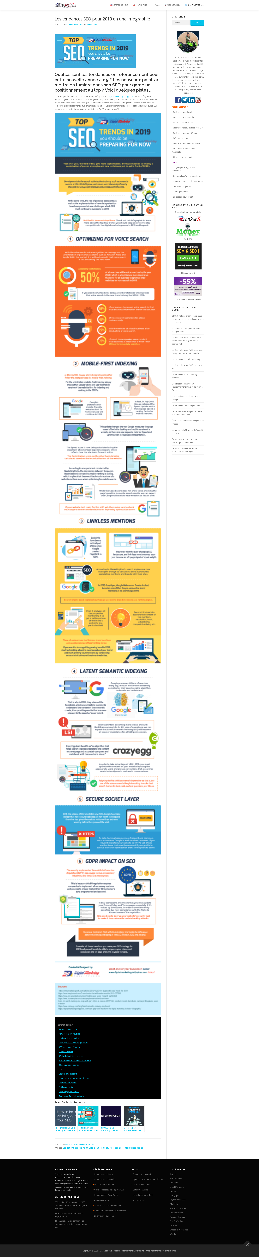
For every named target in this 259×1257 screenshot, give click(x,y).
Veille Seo (174, 1225)
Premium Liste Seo (178, 1208)
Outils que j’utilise (66, 1087)
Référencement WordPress (70, 1047)
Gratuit (173, 1191)
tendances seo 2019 (135, 1148)
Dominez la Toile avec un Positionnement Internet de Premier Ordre (187, 386)
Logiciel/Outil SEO (177, 1199)
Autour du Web (176, 1178)
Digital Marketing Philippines (121, 96)
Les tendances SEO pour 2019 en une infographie (88, 1148)
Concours (174, 1182)
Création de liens (66, 1051)
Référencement (86, 1144)
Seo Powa (92, 25)
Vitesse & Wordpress (179, 1229)
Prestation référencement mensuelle (75, 1060)
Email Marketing (177, 1187)
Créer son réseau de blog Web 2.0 (73, 1042)
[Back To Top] (247, 1244)
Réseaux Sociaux (177, 1217)
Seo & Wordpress (177, 1221)
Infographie (71, 1144)
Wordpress (174, 1234)
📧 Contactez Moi (194, 5)
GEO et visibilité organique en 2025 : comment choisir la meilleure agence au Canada (188, 319)
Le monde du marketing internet (186, 405)
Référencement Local (68, 1029)
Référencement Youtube (69, 1034)
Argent (173, 1174)
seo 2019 (119, 1148)
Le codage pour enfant (69, 1091)
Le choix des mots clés (69, 1038)
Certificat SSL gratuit (67, 1082)
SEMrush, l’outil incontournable (72, 1056)
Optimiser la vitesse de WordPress (74, 1078)
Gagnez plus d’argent (68, 1074)
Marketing (174, 1204)
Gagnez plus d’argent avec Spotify (187, 176)
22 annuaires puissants (69, 1065)
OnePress (150, 1250)
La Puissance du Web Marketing (186, 359)
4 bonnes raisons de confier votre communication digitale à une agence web (186, 340)
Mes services (138, 1200)
